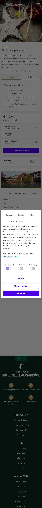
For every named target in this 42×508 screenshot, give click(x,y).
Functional (9, 265)
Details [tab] (21, 215)
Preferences (21, 265)
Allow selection (21, 286)
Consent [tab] (9, 215)
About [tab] (32, 215)
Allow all (21, 293)
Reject (21, 278)
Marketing (33, 265)
